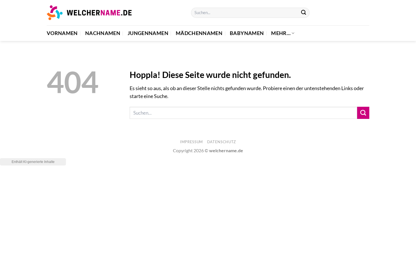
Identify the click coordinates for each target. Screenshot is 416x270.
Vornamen (62, 33)
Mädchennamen (199, 33)
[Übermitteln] (303, 13)
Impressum (191, 142)
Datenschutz (221, 142)
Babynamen (247, 33)
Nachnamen (102, 33)
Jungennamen (148, 33)
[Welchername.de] (89, 12)
